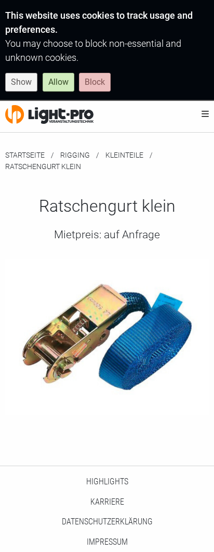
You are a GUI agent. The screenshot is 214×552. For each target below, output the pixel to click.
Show (21, 82)
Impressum (107, 542)
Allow (58, 82)
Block (95, 82)
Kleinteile (124, 155)
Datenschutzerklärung (107, 522)
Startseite (25, 155)
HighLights (107, 481)
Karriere (107, 502)
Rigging (75, 155)
